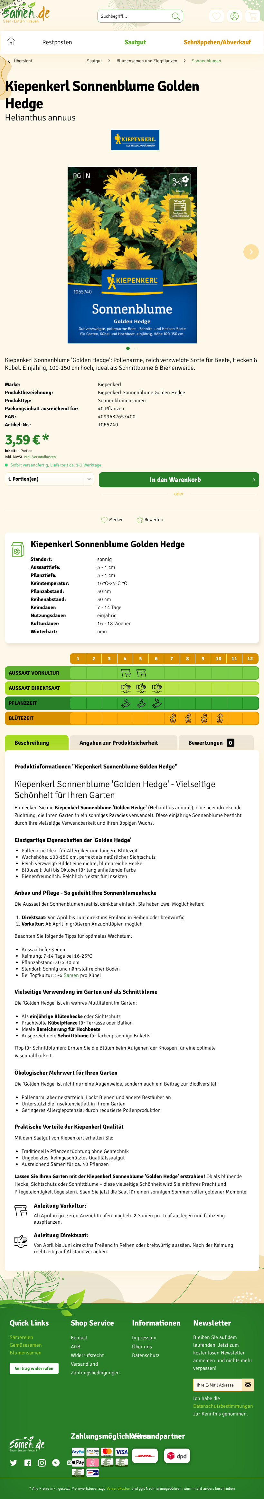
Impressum (144, 1338)
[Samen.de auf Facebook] (28, 1463)
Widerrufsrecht (87, 1355)
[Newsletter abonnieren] (248, 1385)
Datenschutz (145, 1355)
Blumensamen (26, 1353)
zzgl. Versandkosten (40, 457)
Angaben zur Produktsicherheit (119, 742)
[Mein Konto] (234, 16)
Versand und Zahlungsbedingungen (95, 1368)
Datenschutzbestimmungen (223, 1406)
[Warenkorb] (252, 16)
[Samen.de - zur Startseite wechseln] (26, 12)
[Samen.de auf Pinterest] (56, 1463)
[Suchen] (176, 16)
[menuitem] (141, 16)
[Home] (11, 42)
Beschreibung (31, 742)
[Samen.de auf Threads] (69, 1464)
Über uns (142, 1347)
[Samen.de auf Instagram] (42, 1463)
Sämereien (21, 1337)
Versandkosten (118, 1488)
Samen (71, 975)
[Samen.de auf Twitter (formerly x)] (13, 1463)
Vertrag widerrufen (34, 1368)
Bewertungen (210, 742)
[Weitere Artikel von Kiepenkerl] (135, 141)
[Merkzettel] (216, 16)
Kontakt (79, 1338)
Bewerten (154, 519)
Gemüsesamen (26, 1345)
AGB (75, 1347)
